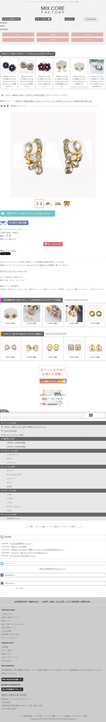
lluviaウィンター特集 (18, 547)
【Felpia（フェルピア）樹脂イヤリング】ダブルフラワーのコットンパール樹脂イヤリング (44, 81)
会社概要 (4, 647)
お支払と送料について (9, 617)
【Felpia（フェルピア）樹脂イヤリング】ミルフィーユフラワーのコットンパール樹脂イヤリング (9, 81)
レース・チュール (13, 507)
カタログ (52, 40)
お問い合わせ (87, 40)
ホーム (18, 34)
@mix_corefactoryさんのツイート (53, 569)
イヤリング (11, 463)
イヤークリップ (12, 455)
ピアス (52, 101)
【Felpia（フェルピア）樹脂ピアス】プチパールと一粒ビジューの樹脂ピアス (79, 79)
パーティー (39, 101)
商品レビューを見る (8, 251)
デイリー (10, 471)
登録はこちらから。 (9, 673)
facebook (3, 22)
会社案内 (52, 34)
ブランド (87, 34)
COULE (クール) (62, 101)
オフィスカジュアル (14, 475)
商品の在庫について (8, 628)
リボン (9, 495)
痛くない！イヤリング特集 (13, 435)
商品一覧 (88, 101)
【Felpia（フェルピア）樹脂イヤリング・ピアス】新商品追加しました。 (38, 550)
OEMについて (6, 654)
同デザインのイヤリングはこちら (13, 271)
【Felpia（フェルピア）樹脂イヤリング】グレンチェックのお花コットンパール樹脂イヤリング (27, 81)
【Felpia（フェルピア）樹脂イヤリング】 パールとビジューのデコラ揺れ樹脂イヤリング (62, 81)
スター (9, 511)
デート (9, 483)
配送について (6, 621)
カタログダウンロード (9, 657)
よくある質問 (6, 631)
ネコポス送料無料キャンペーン (21, 544)
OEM (18, 40)
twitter (2, 26)
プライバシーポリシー (9, 638)
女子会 (9, 487)
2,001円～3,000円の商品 (16, 447)
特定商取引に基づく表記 (10, 634)
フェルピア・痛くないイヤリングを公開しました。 (30, 553)
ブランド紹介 (6, 650)
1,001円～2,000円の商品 (24, 101)
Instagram (4, 29)
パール (46, 101)
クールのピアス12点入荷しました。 (23, 556)
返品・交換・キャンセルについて (13, 624)
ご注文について (7, 614)
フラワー (10, 499)
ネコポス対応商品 (10, 431)
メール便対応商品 (77, 101)
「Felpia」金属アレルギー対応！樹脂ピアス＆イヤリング (24, 427)
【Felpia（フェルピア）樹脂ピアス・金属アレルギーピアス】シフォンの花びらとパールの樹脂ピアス (97, 81)
